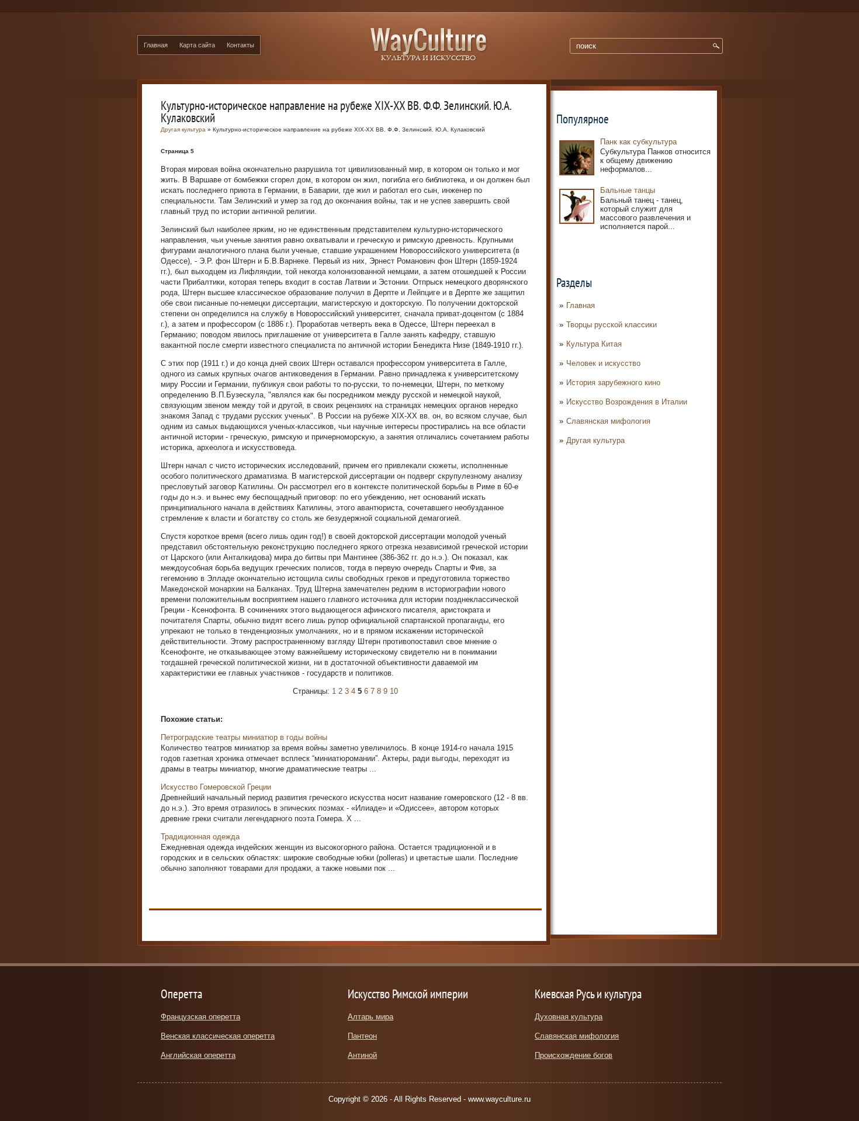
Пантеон (362, 1036)
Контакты (240, 45)
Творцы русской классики (611, 324)
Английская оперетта (198, 1055)
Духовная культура (568, 1016)
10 (394, 691)
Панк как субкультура (638, 141)
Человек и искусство (603, 363)
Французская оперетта (200, 1016)
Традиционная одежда (200, 836)
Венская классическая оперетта (218, 1036)
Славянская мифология (608, 421)
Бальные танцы (627, 190)
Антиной (362, 1055)
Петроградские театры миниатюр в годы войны (244, 737)
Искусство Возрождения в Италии (626, 401)
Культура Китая (594, 344)
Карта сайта (197, 45)
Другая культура (595, 440)
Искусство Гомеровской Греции (216, 787)
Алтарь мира (370, 1016)
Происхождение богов (573, 1055)
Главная (156, 45)
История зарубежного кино (613, 382)
